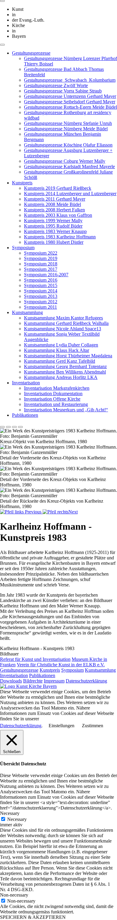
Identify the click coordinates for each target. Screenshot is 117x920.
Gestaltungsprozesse (31, 53)
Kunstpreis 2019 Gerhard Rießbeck (57, 188)
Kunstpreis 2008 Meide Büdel (52, 204)
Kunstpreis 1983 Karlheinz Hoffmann (60, 236)
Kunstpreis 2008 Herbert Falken (54, 209)
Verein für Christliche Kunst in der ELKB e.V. (61, 664)
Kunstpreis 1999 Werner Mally (53, 220)
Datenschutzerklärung (86, 680)
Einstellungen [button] (61, 725)
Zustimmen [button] (92, 725)
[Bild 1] (2, 427)
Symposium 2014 (40, 290)
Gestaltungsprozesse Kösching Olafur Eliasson (68, 144)
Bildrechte (33, 680)
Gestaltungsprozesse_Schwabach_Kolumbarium (70, 80)
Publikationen (25, 415)
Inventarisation (26, 382)
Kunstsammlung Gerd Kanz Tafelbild (59, 361)
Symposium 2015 (40, 285)
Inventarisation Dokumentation (53, 393)
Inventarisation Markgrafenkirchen (56, 388)
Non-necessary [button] (14, 894)
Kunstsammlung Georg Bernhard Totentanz (65, 366)
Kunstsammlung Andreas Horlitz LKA (61, 377)
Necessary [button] (10, 813)
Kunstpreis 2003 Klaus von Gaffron (58, 215)
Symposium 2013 (40, 296)
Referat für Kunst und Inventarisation (35, 659)
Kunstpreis (22, 182)
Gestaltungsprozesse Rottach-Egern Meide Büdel (70, 107)
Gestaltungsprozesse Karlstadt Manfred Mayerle (69, 166)
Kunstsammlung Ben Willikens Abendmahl (65, 371)
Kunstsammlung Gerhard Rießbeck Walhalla (66, 323)
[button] (21, 511)
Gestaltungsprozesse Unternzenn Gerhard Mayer (70, 96)
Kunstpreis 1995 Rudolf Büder (53, 225)
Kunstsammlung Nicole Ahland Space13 (62, 328)
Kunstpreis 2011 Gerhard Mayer (54, 198)
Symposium (23, 247)
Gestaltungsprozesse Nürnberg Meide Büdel (66, 128)
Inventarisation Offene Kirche (52, 398)
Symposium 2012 (40, 301)
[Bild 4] (20, 427)
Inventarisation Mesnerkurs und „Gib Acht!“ (66, 409)
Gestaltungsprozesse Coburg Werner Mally (64, 161)
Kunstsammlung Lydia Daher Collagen (61, 344)
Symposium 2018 (40, 263)
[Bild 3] (14, 427)
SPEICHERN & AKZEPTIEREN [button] (33, 917)
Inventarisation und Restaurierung (56, 404)
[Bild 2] (8, 427)
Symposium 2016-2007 (46, 274)
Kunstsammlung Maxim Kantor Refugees (63, 317)
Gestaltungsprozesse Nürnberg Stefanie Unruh (68, 123)
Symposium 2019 (40, 258)
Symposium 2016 (40, 280)
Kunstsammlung (27, 312)
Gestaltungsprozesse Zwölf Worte (56, 85)
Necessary (17, 819)
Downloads (11, 680)
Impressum (54, 680)
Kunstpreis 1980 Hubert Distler (53, 242)
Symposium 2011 (40, 307)
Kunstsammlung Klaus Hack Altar (56, 350)
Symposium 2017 (40, 269)
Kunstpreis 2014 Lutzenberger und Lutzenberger (70, 193)
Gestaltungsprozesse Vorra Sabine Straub (63, 90)
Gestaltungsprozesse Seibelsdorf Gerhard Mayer (69, 101)
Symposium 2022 (40, 253)
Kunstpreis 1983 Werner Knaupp (55, 231)
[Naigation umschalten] (2, 45)
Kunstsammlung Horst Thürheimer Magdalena (68, 355)
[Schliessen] (2, 1)
